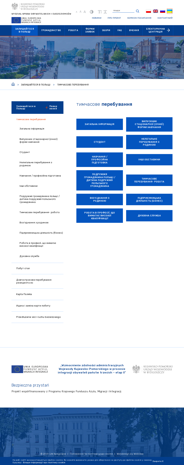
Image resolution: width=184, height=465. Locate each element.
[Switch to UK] (169, 11)
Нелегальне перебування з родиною (36, 164)
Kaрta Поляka (24, 294)
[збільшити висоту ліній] (100, 12)
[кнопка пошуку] (137, 11)
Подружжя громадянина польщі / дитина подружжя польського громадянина (40, 199)
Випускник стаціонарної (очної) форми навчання (39, 140)
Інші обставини (29, 186)
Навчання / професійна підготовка (40, 175)
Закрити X (158, 461)
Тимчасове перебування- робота (39, 212)
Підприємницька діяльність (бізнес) (41, 232)
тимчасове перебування (31, 119)
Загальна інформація (32, 128)
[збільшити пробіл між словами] (105, 12)
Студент (25, 152)
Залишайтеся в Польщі (35, 84)
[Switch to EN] (155, 11)
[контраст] (92, 12)
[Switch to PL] (148, 11)
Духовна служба (29, 256)
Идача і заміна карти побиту (33, 305)
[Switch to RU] (162, 11)
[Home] (13, 83)
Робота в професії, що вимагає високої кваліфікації (38, 244)
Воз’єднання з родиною (34, 222)
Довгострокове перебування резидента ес (33, 281)
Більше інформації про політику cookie (44, 462)
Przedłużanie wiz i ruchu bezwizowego (38, 317)
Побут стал (23, 268)
